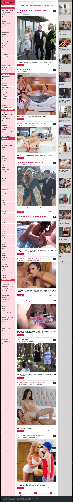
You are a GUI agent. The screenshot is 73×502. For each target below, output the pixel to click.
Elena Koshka (5, 180)
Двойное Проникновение (7, 32)
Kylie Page (4, 204)
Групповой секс (25, 14)
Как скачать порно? (6, 136)
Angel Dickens (5, 149)
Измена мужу (25, 219)
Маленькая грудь (5, 49)
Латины (3, 45)
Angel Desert (4, 162)
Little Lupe (4, 220)
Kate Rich (4, 200)
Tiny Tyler (4, 275)
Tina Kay (4, 277)
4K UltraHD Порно (6, 12)
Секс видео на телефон (33, 219)
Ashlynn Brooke (5, 169)
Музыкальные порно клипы (8, 286)
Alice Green (4, 158)
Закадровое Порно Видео (7, 312)
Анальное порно (5, 25)
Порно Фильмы (5, 16)
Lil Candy (4, 213)
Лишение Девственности (7, 317)
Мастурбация (5, 52)
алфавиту (36, 6)
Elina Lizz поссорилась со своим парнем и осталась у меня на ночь (65, 33)
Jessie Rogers (5, 195)
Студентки (4, 332)
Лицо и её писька (5, 129)
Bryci (3, 173)
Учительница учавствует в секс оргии (30, 300)
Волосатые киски (5, 306)
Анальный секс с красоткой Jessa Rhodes (31, 123)
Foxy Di (3, 184)
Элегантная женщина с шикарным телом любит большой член (64, 120)
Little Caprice (4, 217)
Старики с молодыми (6, 89)
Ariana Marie (29, 260)
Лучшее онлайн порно (6, 120)
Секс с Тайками (5, 339)
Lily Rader (4, 215)
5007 (22, 493)
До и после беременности (7, 114)
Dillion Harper (4, 178)
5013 (42, 493)
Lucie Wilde (4, 226)
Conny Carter (4, 176)
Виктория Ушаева (5, 140)
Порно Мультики (5, 103)
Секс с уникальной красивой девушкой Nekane (63, 154)
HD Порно (4, 14)
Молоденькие (5, 54)
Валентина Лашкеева (6, 143)
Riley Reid (4, 251)
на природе (31, 341)
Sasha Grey (4, 257)
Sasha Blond (4, 255)
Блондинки (4, 304)
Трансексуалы (5, 96)
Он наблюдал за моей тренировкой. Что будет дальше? (64, 137)
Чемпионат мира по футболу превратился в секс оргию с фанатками (64, 222)
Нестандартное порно (6, 76)
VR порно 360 (5, 19)
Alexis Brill (4, 156)
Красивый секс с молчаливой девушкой (31, 382)
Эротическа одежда (6, 38)
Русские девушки (6, 323)
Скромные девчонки (6, 334)
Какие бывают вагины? (7, 131)
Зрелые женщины (6, 23)
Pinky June (4, 248)
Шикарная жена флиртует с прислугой (30, 162)
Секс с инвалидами (6, 341)
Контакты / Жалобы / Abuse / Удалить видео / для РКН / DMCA (25, 498)
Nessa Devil (4, 246)
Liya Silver (4, 222)
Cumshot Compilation (6, 293)
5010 (32, 493)
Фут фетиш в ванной (24, 69)
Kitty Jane (4, 202)
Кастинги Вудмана (6, 288)
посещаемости (43, 5)
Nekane (3, 244)
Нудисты (4, 321)
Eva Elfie (4, 182)
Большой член (5, 301)
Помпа (3, 330)
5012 (38, 493)
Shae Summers (5, 266)
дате (32, 5)
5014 (45, 493)
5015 (48, 493)
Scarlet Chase (5, 262)
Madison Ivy (4, 233)
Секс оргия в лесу (23, 339)
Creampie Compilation (6, 290)
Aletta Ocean (4, 151)
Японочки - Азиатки (6, 65)
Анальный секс (25, 125)
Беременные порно (6, 297)
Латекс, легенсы (5, 43)
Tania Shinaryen (5, 273)
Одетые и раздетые (6, 118)
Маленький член (5, 284)
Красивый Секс (5, 315)
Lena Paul (4, 211)
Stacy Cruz (4, 264)
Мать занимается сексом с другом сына (30, 435)
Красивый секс (35, 260)
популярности (36, 5)
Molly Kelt (4, 242)
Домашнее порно (5, 36)
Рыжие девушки (5, 326)
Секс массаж (5, 58)
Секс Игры (4, 105)
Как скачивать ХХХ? (6, 127)
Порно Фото (4, 69)
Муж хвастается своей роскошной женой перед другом (64, 67)
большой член (39, 384)
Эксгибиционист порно (7, 282)
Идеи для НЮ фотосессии (7, 112)
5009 (29, 493)
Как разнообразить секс (7, 123)
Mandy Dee (4, 235)
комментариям (50, 5)
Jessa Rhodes (32, 125)
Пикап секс (4, 83)
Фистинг (3, 94)
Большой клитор (5, 299)
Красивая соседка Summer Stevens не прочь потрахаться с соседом (65, 49)
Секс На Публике (5, 92)
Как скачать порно (7, 498)
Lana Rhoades (5, 206)
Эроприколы (4, 125)
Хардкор (4, 98)
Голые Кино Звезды (6, 30)
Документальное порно (7, 67)
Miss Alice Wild (5, 237)
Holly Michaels (5, 189)
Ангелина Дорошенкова (7, 145)
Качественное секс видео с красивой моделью (33, 258)
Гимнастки (4, 308)
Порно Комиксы (5, 71)
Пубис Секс (4, 21)
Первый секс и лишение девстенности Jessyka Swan (64, 255)
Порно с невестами (6, 328)
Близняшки (4, 85)
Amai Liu (4, 160)
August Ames (5, 171)
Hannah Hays (5, 187)
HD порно (24, 260)
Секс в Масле (5, 310)
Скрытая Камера (5, 295)
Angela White (4, 165)
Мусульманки (5, 319)
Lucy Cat (4, 231)
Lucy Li (3, 229)
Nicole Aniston (32, 164)
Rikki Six (4, 253)
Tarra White (4, 270)
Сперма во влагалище (34, 301)
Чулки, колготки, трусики (7, 63)
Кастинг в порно (5, 41)
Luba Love (4, 224)
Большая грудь (25, 71)
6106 (53, 493)
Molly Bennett (5, 240)
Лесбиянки (4, 47)
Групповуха (4, 34)
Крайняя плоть (5, 100)
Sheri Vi (3, 268)
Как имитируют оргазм (7, 134)
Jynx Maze (4, 198)
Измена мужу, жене (6, 78)
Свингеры (4, 80)
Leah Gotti (4, 209)
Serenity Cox (4, 259)
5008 (26, 493)
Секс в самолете (5, 337)
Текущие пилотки (5, 116)
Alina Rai (4, 147)
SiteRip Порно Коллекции (7, 10)
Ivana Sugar (4, 191)
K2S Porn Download (65, 263)
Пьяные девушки (5, 87)
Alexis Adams (5, 154)
